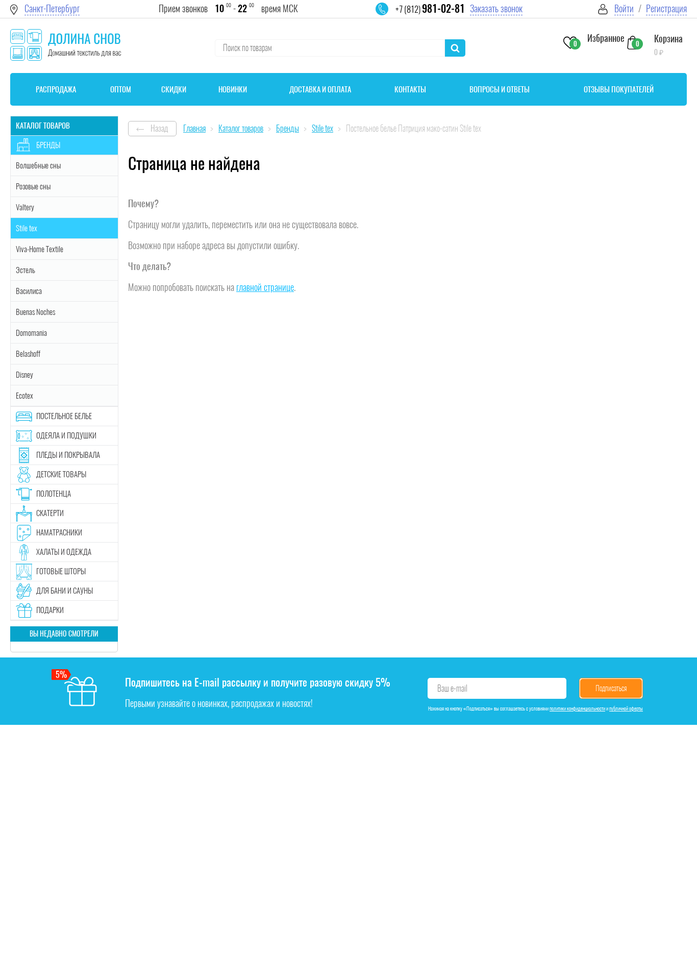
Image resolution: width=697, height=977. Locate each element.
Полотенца (53, 493)
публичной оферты (626, 708)
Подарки (50, 610)
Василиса (29, 291)
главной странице (265, 287)
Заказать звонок (496, 8)
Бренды (48, 145)
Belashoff (28, 354)
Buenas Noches (35, 312)
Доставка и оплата (320, 89)
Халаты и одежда (63, 552)
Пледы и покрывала (68, 455)
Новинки (232, 89)
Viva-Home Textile (39, 249)
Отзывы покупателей (619, 89)
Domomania (31, 333)
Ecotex (24, 395)
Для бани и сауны (64, 590)
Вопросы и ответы (499, 89)
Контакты (410, 89)
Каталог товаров (43, 125)
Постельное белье (64, 416)
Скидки (173, 89)
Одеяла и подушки (66, 435)
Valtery (25, 207)
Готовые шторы (61, 571)
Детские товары (61, 474)
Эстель (25, 270)
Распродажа (56, 89)
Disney (24, 375)
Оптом (120, 89)
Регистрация (666, 8)
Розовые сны (33, 186)
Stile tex (26, 228)
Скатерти (50, 513)
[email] (388, 15)
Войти (624, 8)
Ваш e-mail (452, 688)
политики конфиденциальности (577, 708)
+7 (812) (430, 9)
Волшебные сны (38, 165)
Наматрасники (59, 532)
